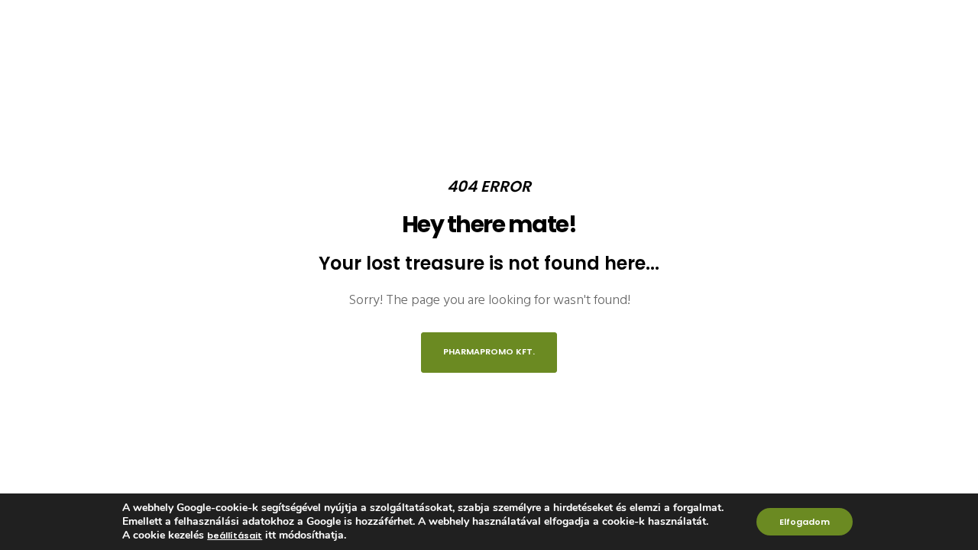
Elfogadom (804, 522)
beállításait (234, 535)
